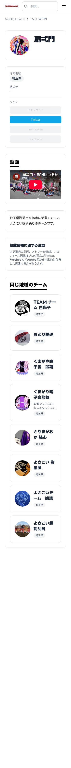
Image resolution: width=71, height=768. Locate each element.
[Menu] (64, 6)
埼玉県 (16, 78)
